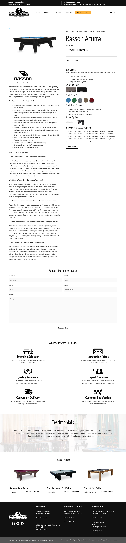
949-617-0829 (41, 530)
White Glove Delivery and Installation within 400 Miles (91, 139)
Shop (38, 12)
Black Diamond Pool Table (59, 488)
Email (66, 276)
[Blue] (68, 100)
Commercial (89, 31)
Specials (68, 12)
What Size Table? (73, 61)
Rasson (24, 17)
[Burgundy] (91, 100)
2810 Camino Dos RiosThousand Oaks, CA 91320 (73, 513)
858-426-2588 (97, 531)
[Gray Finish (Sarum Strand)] (71, 89)
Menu (46, 12)
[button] (115, 12)
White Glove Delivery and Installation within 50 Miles (90, 134)
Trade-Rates (64, 540)
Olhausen (13, 492)
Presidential (51, 492)
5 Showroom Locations (16, 2)
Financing (72, 540)
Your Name (12, 276)
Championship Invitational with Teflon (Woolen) (84, 109)
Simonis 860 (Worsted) (80, 114)
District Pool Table (92, 488)
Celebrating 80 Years (72, 2)
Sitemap (115, 540)
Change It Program (106, 540)
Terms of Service (94, 540)
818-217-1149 (69, 521)
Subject (67, 285)
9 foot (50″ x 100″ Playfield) (81, 82)
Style (82, 31)
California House (90, 492)
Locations (57, 12)
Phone (11, 285)
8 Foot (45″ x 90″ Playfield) (80, 79)
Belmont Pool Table (19, 488)
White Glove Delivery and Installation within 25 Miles (90, 131)
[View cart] (111, 12)
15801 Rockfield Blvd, (43, 525)
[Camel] (85, 100)
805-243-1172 (69, 518)
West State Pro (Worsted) (80, 112)
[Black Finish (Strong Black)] (82, 89)
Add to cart (72, 147)
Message (12, 294)
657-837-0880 (41, 518)
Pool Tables (75, 31)
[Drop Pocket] (69, 122)
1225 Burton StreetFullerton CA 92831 (43, 513)
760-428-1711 (97, 518)
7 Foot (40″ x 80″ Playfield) (77, 77)
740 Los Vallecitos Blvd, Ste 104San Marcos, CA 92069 (103, 513)
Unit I (53, 525)
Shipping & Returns (82, 540)
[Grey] (80, 100)
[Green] (74, 100)
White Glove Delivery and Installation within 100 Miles (91, 136)
